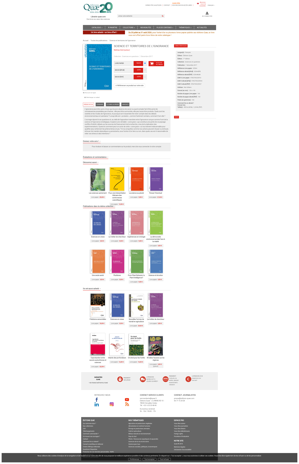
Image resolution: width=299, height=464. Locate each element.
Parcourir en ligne (90, 93)
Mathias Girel (118, 50)
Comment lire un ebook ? (91, 441)
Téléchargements (88, 431)
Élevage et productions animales (139, 428)
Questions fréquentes (90, 449)
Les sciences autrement (98, 193)
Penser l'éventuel (155, 193)
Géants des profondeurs (117, 358)
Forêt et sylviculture (134, 431)
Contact (167, 5)
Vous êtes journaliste (181, 426)
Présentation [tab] (88, 104)
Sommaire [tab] (99, 104)
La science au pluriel (136, 193)
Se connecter (207, 16)
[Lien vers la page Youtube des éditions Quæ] (127, 399)
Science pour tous (134, 444)
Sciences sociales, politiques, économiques (142, 447)
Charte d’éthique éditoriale (91, 447)
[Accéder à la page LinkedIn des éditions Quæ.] (96, 404)
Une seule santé (98, 275)
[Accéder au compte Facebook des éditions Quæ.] (96, 399)
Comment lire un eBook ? (186, 103)
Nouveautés (146, 27)
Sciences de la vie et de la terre (138, 441)
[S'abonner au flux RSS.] (127, 404)
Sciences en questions (130, 56)
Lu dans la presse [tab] (113, 104)
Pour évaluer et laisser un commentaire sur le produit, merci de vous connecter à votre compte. (127, 146)
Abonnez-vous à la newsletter (202, 4)
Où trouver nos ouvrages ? (91, 436)
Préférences (134, 459)
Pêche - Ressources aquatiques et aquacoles (143, 439)
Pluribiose (117, 275)
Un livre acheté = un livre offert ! (104, 32)
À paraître (112, 27)
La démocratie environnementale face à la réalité (155, 239)
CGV (84, 428)
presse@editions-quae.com (184, 398)
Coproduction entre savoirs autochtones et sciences (97, 360)
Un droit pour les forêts (136, 358)
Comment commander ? (91, 434)
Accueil (85, 40)
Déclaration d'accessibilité (182, 449)
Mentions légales (179, 447)
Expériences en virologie (136, 237)
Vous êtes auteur (179, 423)
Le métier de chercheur (117, 237)
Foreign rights (178, 434)
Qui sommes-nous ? (89, 423)
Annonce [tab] (125, 104)
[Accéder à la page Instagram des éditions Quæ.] (111, 404)
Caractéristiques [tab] (181, 46)
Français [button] (210, 5)
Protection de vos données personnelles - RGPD (98, 452)
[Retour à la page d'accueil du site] (98, 8)
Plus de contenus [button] (164, 27)
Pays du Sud (132, 436)
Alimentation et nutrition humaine (139, 426)
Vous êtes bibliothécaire (182, 431)
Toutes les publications (99, 40)
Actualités (202, 27)
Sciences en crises (98, 237)
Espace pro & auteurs (153, 5)
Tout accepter (149, 459)
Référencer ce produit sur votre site (130, 85)
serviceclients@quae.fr (148, 398)
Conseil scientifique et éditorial (93, 444)
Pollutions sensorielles (98, 319)
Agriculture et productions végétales (140, 423)
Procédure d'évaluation (181, 436)
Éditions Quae (187, 55)
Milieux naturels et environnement (139, 434)
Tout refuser (164, 459)
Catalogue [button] (96, 27)
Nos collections (88, 426)
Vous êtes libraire (179, 428)
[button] (127, 140)
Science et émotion (156, 275)
